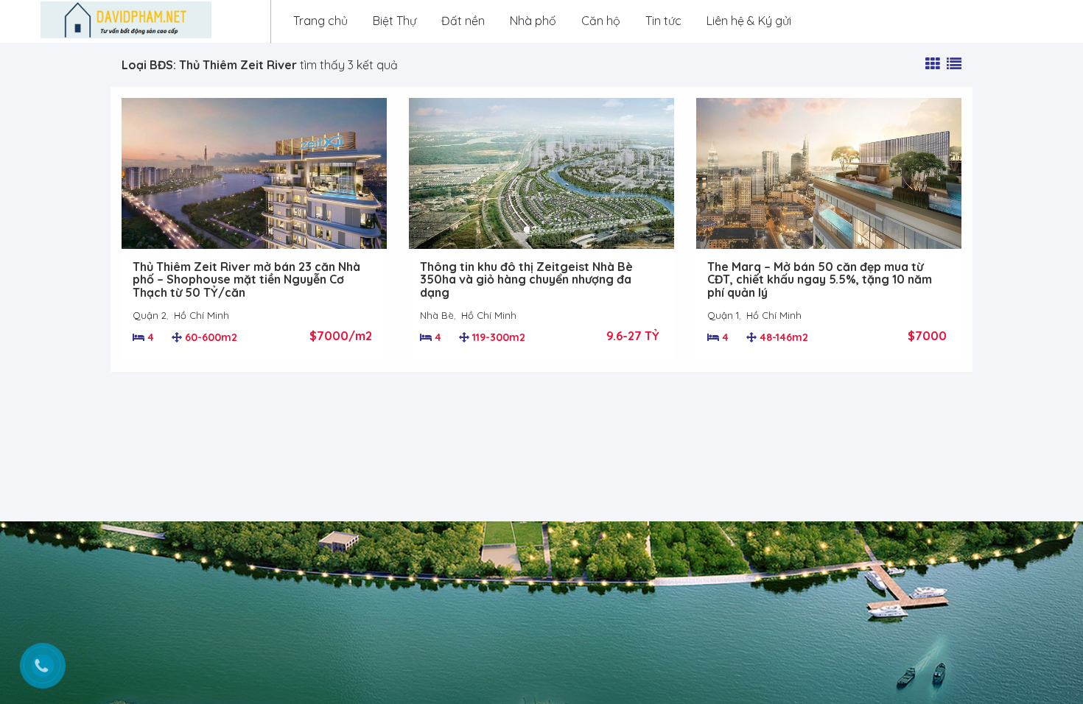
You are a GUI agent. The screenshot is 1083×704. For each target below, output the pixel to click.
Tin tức (663, 20)
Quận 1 (723, 315)
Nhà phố (533, 20)
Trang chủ (320, 20)
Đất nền (463, 20)
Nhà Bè (437, 315)
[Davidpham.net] (126, 20)
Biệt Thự (394, 20)
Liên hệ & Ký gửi (749, 20)
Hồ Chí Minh (201, 315)
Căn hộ (600, 20)
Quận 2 (150, 315)
